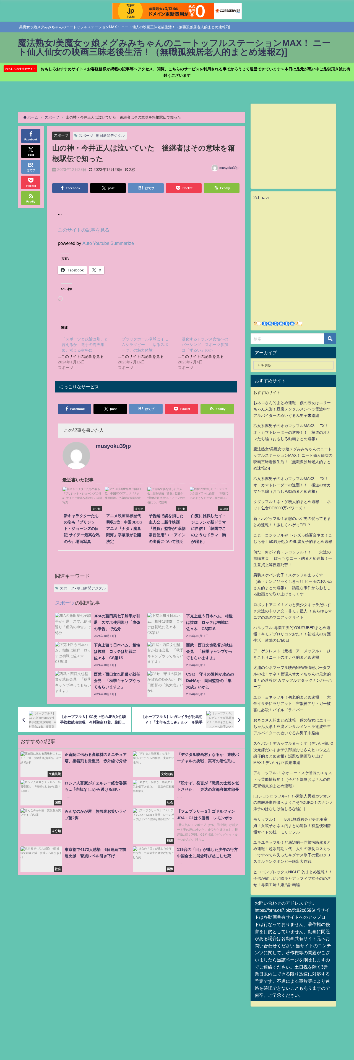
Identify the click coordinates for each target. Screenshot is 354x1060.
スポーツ (61, 135)
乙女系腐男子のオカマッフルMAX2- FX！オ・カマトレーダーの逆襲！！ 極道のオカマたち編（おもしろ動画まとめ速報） (292, 432)
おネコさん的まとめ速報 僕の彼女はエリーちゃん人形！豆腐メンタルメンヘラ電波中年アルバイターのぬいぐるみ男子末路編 (292, 409)
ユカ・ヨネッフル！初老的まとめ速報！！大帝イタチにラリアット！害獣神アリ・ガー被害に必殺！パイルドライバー (292, 703)
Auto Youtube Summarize (108, 243)
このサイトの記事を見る (84, 229)
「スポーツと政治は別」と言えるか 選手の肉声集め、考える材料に (85, 344)
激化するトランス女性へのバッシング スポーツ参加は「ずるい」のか (205, 344)
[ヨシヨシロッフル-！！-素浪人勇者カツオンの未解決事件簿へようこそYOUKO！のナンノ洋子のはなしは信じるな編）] (293, 802)
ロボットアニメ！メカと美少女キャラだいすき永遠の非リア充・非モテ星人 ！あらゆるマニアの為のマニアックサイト (292, 611)
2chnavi (261, 197)
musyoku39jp (229, 168)
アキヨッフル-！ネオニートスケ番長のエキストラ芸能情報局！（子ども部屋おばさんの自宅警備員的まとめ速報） (292, 779)
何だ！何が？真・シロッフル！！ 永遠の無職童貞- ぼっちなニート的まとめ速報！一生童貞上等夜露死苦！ (292, 558)
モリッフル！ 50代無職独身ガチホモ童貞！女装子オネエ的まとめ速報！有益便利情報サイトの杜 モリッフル (292, 825)
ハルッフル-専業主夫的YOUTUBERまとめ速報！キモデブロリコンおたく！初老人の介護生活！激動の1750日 (292, 634)
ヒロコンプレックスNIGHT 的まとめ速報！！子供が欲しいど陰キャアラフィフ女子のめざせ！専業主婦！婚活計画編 (292, 878)
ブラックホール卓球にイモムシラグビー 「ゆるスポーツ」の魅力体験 (145, 344)
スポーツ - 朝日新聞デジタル (102, 135)
